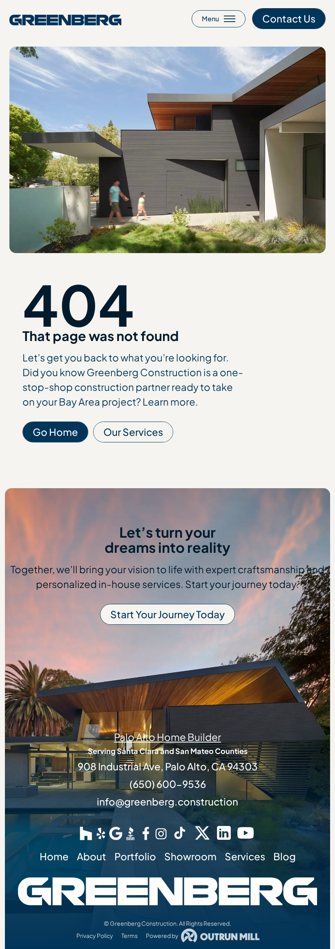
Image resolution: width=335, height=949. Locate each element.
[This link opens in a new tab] (86, 833)
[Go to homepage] (65, 18)
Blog (284, 856)
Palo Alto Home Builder (167, 737)
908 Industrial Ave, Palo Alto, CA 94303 (168, 766)
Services (245, 856)
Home (54, 856)
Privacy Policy (94, 935)
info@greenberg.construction (167, 801)
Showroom (190, 856)
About (91, 856)
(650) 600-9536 (168, 784)
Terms (129, 935)
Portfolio (135, 856)
